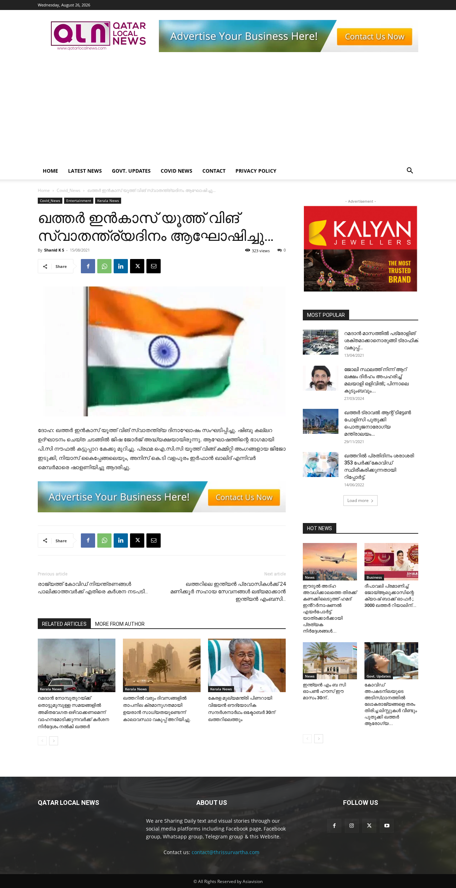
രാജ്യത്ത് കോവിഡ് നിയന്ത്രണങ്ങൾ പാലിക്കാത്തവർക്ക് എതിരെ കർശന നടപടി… (93, 588)
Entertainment (78, 200)
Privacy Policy (255, 170)
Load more (358, 500)
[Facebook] (88, 266)
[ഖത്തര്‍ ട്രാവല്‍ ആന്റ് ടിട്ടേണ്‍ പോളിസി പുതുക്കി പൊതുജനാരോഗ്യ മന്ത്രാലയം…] (320, 421)
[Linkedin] (121, 266)
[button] (409, 171)
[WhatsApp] (104, 266)
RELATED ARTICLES (64, 624)
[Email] (153, 266)
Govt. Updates (131, 170)
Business (374, 577)
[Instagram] (352, 826)
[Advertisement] (228, 109)
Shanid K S (54, 250)
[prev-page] (42, 740)
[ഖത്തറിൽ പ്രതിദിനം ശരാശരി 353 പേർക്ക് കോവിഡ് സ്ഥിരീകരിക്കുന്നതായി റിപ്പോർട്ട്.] (320, 464)
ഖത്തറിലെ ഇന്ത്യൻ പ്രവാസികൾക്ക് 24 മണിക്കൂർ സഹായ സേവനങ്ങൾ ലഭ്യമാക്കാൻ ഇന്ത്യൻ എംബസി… (228, 591)
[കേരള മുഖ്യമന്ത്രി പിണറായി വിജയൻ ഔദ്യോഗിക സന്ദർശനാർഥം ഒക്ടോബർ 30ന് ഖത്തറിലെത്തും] (247, 665)
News (310, 577)
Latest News (85, 170)
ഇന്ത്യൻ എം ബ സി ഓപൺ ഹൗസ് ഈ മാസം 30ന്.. (324, 691)
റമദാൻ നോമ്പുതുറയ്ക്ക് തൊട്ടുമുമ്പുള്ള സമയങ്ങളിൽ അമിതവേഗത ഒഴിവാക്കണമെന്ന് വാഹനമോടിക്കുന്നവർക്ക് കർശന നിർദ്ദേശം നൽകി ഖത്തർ (73, 712)
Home (50, 170)
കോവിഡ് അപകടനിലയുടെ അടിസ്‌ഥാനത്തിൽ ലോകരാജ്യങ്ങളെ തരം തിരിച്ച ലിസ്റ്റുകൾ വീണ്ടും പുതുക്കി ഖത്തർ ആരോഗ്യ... (390, 704)
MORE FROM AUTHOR (120, 624)
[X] (137, 266)
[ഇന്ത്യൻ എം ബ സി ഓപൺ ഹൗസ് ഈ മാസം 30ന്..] (330, 660)
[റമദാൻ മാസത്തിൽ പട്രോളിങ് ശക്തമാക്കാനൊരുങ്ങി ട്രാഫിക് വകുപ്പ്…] (320, 342)
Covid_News (69, 190)
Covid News (176, 170)
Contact (214, 170)
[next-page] (53, 740)
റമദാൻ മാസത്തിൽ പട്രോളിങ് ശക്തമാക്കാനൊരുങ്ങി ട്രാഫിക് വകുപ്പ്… (381, 340)
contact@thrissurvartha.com (225, 852)
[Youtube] (387, 826)
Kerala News (108, 200)
